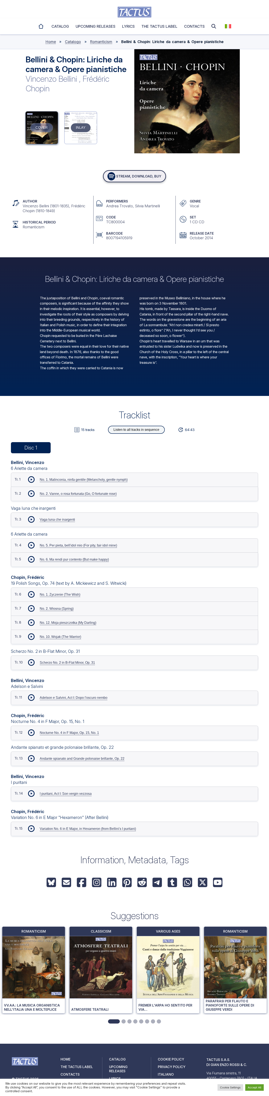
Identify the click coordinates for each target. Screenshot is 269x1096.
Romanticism (101, 41)
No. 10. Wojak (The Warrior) (60, 637)
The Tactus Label (159, 26)
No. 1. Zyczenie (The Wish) (60, 594)
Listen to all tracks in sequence (136, 429)
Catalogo (73, 41)
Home (41, 25)
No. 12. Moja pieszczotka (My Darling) (68, 622)
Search (214, 26)
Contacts (194, 26)
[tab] (114, 1021)
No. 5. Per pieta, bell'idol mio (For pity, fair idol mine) (78, 545)
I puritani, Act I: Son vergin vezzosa (66, 793)
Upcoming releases (95, 26)
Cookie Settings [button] (230, 1087)
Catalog (60, 26)
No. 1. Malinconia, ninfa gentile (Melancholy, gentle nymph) (84, 479)
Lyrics (128, 26)
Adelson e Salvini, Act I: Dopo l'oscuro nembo (73, 697)
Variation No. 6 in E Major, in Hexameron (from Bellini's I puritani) (88, 829)
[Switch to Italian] (228, 26)
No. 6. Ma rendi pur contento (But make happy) (74, 559)
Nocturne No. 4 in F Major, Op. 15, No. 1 (69, 733)
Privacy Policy (171, 1067)
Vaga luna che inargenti (57, 519)
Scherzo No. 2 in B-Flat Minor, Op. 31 (67, 662)
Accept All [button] (254, 1087)
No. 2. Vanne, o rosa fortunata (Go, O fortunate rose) (78, 493)
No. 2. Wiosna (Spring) (57, 608)
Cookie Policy (171, 1059)
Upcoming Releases (118, 1069)
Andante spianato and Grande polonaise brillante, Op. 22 (82, 758)
